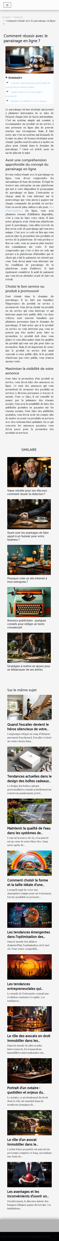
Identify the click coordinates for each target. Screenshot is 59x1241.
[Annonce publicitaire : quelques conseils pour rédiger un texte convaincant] (29, 602)
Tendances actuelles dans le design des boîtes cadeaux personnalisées (29, 780)
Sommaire (15, 77)
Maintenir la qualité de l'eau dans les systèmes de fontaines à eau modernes (29, 832)
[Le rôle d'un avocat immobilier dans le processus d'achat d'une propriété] (29, 1122)
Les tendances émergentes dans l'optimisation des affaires (28, 936)
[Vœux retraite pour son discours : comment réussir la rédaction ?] (29, 472)
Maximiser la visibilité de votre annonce (29, 101)
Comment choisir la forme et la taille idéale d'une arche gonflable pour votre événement (28, 887)
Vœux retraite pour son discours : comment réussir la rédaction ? (27, 492)
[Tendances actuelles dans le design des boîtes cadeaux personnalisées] (29, 759)
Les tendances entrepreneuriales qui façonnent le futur (24, 988)
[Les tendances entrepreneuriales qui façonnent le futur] (29, 966)
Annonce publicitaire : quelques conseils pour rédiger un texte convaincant (26, 624)
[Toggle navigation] (7, 5)
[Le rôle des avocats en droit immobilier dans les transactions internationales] (29, 1018)
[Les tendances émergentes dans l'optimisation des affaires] (29, 914)
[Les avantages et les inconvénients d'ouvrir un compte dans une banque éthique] (29, 1174)
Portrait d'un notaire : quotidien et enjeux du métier (25, 1092)
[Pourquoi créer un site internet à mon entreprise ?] (29, 560)
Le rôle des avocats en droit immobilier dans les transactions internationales (29, 1040)
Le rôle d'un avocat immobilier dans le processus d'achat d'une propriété (26, 1146)
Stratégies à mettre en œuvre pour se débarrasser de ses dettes (28, 667)
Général (18, 17)
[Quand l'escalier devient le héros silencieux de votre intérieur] (29, 707)
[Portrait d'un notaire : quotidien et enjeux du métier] (29, 1070)
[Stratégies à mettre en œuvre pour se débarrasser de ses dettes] (29, 648)
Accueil (6, 17)
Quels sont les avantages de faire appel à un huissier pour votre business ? (28, 536)
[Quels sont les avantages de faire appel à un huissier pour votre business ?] (29, 514)
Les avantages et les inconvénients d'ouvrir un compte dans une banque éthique (27, 1198)
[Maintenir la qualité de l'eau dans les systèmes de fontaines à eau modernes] (29, 810)
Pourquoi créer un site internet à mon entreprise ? (27, 580)
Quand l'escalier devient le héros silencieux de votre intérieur (28, 729)
